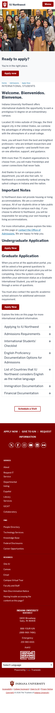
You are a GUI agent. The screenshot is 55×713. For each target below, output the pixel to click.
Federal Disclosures (13, 543)
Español (7, 491)
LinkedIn (37, 445)
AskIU (27, 647)
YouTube (30, 445)
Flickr (43, 445)
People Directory (12, 527)
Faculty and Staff (12, 585)
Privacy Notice (47, 689)
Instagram (24, 445)
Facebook (18, 445)
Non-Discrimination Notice (16, 591)
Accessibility (7, 689)
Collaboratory (10, 512)
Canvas (7, 569)
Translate (36, 670)
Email (6, 575)
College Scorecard (21, 689)
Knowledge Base (12, 538)
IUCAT (7, 506)
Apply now (10, 73)
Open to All (34, 689)
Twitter (11, 445)
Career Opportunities (14, 548)
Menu (48, 4)
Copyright (10, 692)
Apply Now (10, 248)
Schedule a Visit (27, 408)
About (6, 467)
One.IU (7, 564)
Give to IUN (29, 431)
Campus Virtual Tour (13, 580)
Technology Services (13, 532)
